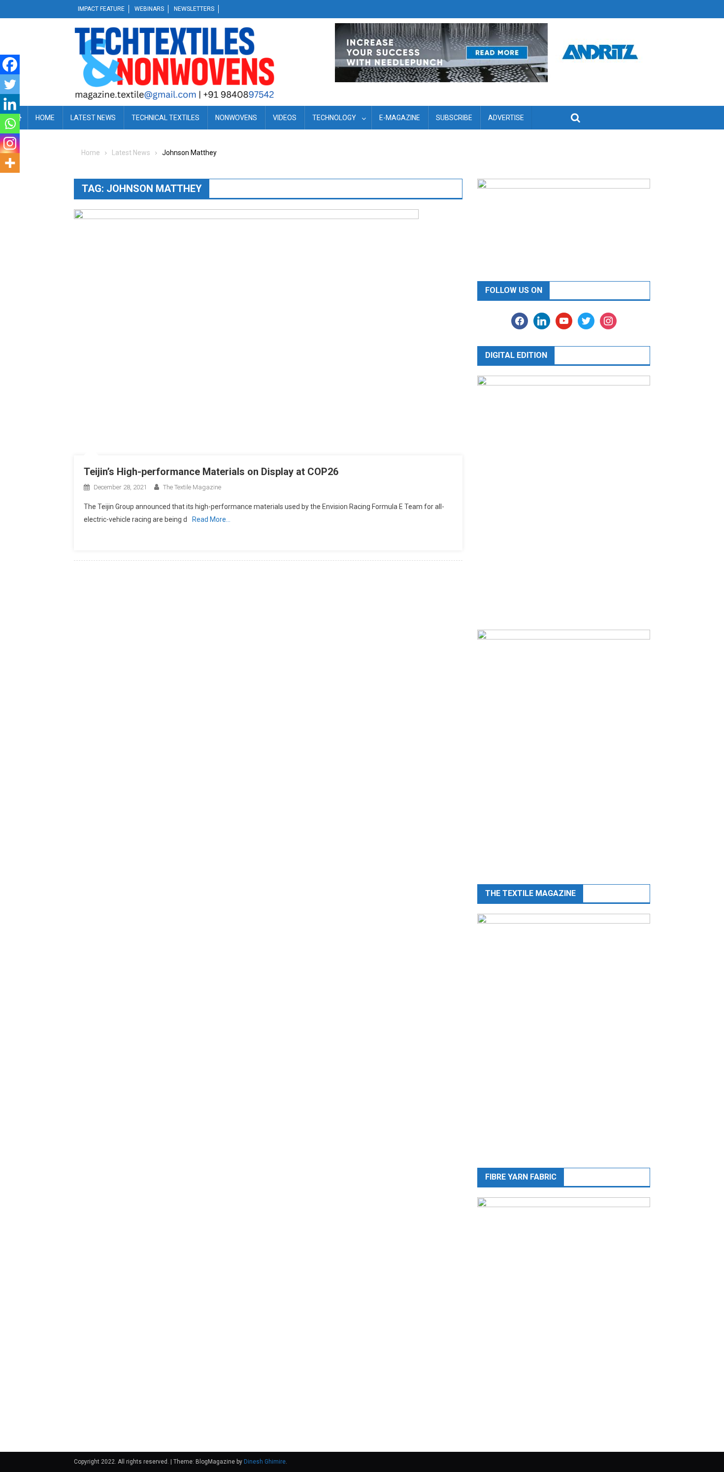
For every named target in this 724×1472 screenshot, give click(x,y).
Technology (334, 118)
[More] (10, 163)
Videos (284, 118)
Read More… (211, 519)
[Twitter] (10, 84)
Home (45, 118)
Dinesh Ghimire (265, 1461)
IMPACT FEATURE (101, 8)
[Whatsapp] (10, 123)
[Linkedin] (10, 104)
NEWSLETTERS (194, 8)
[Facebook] (10, 64)
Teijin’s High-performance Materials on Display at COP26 (211, 472)
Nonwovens (236, 118)
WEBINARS (149, 8)
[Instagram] (10, 143)
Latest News (93, 118)
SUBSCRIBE (454, 118)
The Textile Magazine (192, 487)
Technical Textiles (165, 118)
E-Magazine (399, 118)
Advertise (506, 118)
